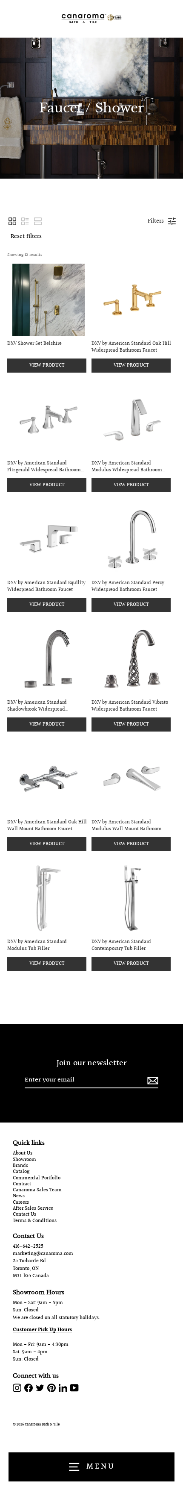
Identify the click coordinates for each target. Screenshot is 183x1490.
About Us (22, 1154)
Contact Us (24, 1215)
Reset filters (26, 236)
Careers (21, 1203)
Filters (156, 221)
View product (46, 365)
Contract (22, 1184)
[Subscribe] (151, 1080)
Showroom (24, 1160)
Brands (20, 1166)
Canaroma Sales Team (37, 1190)
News (19, 1196)
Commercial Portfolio (36, 1178)
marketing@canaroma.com (43, 1254)
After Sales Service (33, 1209)
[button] (12, 221)
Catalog (21, 1172)
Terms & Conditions (35, 1221)
